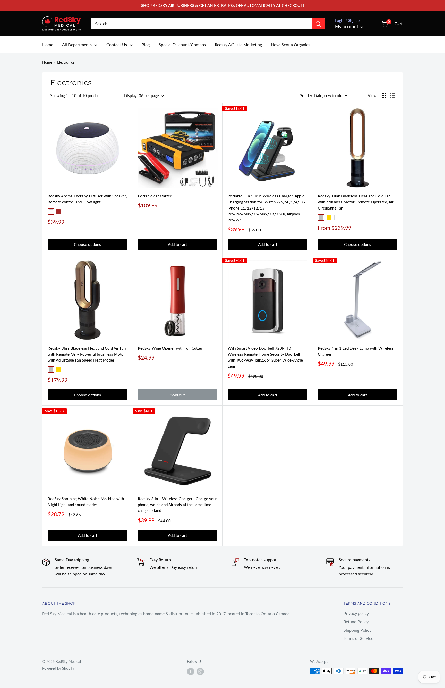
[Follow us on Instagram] (200, 671)
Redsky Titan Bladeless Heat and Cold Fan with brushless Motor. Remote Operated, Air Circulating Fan (356, 202)
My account (347, 26)
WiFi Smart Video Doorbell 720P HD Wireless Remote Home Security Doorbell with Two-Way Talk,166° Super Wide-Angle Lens (265, 357)
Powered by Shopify (58, 668)
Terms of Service (358, 638)
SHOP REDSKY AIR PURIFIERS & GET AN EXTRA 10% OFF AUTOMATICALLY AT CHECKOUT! (222, 5)
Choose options (87, 244)
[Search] (318, 23)
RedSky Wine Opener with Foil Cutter (170, 348)
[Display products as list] (392, 95)
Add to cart (177, 244)
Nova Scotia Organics (290, 44)
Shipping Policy (357, 630)
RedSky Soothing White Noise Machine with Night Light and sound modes (86, 501)
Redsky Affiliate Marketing (238, 44)
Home (47, 44)
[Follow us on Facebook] (190, 671)
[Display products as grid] (384, 95)
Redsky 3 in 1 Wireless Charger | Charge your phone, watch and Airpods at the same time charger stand (177, 504)
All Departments (77, 44)
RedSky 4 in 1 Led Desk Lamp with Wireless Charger (356, 351)
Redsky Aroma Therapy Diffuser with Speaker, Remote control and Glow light (87, 199)
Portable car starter (155, 196)
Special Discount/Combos (182, 44)
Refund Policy (356, 621)
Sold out (177, 395)
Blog (146, 44)
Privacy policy (356, 613)
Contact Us (116, 44)
